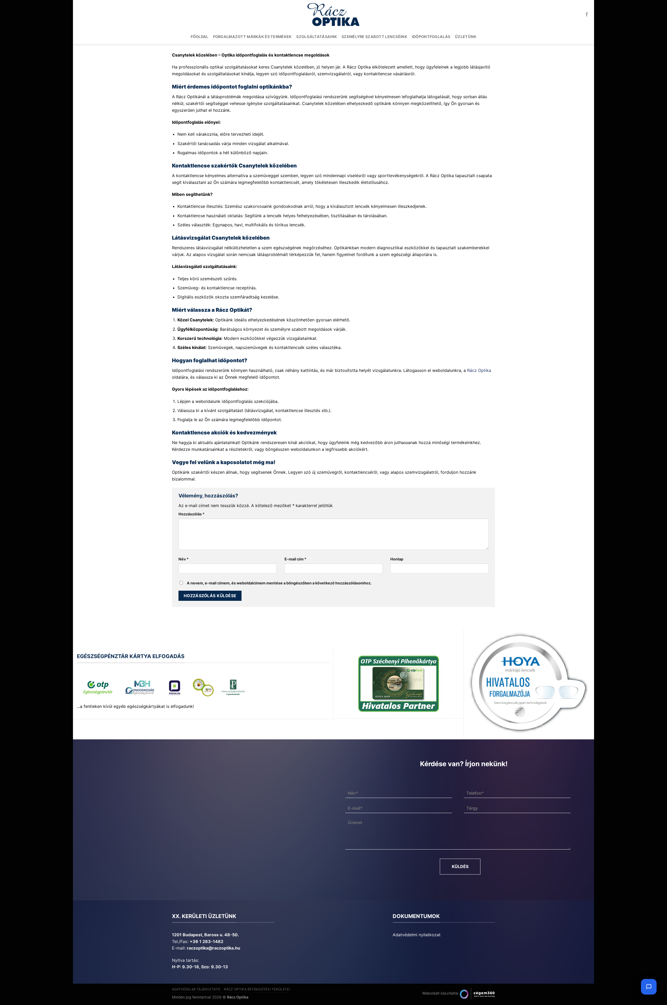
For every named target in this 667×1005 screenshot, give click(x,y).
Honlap (396, 559)
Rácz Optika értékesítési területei (257, 989)
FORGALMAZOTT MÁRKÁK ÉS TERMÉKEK (252, 36)
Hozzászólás (191, 514)
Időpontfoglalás (431, 36)
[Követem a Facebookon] (587, 14)
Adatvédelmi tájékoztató (196, 989)
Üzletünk (465, 36)
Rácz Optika (479, 370)
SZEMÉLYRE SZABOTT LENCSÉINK (374, 36)
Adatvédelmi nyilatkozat (417, 934)
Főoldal (199, 36)
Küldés (460, 866)
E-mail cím (295, 559)
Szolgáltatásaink (316, 36)
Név (183, 559)
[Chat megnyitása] (649, 987)
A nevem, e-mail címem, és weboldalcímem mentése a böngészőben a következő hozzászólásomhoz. (279, 583)
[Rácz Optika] (333, 15)
